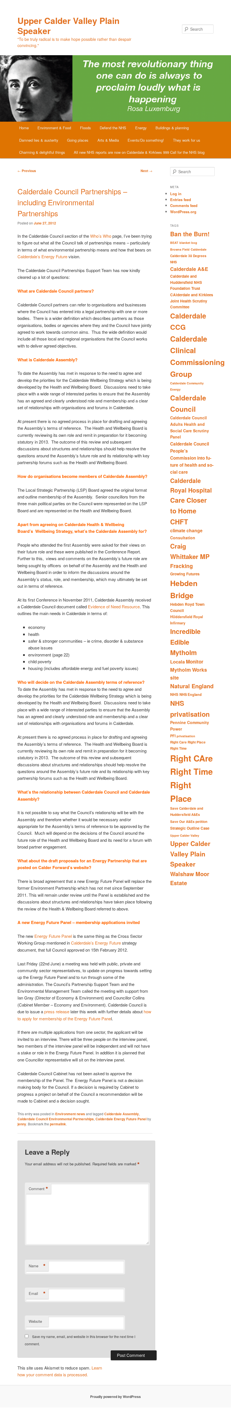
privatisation (186, 736)
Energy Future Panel (53, 936)
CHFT (179, 521)
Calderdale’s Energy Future (42, 256)
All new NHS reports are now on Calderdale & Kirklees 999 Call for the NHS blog (139, 152)
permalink (58, 1123)
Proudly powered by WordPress (115, 1396)
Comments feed (183, 205)
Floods (85, 127)
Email (37, 1293)
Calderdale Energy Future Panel (120, 1118)
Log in (175, 193)
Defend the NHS (113, 127)
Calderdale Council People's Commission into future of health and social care (192, 458)
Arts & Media (108, 140)
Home (24, 127)
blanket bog (188, 243)
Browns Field (180, 249)
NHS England (190, 694)
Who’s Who (100, 236)
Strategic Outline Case (189, 828)
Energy (141, 127)
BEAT (174, 243)
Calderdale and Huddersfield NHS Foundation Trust (186, 282)
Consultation (182, 537)
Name (37, 1265)
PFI (173, 735)
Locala (177, 661)
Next (146, 170)
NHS (174, 694)
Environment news (70, 1113)
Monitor (194, 661)
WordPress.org (183, 211)
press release (56, 1011)
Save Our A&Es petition (188, 821)
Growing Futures (184, 573)
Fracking (181, 566)
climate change (186, 530)
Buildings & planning (172, 127)
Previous (26, 170)
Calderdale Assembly (121, 1113)
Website (35, 1321)
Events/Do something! (146, 140)
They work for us (186, 140)
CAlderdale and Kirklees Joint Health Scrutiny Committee (191, 301)
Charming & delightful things (42, 152)
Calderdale (198, 249)
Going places (77, 140)
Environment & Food (54, 127)
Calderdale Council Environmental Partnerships (55, 1118)
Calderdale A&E (189, 268)
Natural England (192, 686)
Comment (38, 1188)
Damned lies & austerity (38, 140)
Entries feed (180, 199)
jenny (21, 1123)
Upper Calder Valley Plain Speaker (68, 25)
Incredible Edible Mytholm (185, 642)
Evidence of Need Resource (114, 606)
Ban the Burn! (190, 234)
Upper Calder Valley (184, 835)
